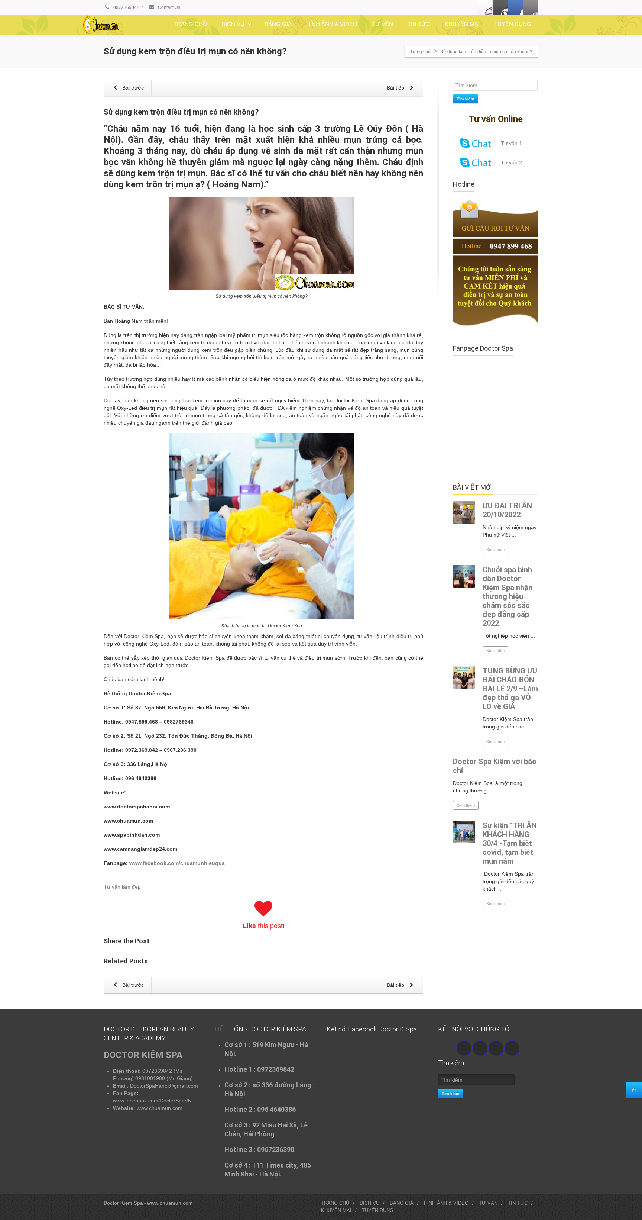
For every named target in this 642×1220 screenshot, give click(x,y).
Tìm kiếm (465, 99)
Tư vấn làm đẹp (122, 887)
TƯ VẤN (382, 24)
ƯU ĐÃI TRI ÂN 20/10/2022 (507, 510)
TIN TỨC (419, 24)
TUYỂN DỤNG (512, 24)
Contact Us (168, 7)
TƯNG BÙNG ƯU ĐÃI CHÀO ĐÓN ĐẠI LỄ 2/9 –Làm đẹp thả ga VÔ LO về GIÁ (510, 688)
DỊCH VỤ (232, 24)
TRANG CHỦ (190, 24)
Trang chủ (420, 51)
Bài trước (132, 88)
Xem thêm (495, 549)
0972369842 (125, 7)
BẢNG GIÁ (278, 24)
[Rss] (530, 7)
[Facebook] (484, 7)
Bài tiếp (396, 88)
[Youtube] (480, 1048)
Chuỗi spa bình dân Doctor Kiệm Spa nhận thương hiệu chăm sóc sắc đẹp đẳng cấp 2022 (507, 596)
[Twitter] (500, 7)
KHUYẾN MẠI (462, 24)
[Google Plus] (515, 7)
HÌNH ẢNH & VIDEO (331, 24)
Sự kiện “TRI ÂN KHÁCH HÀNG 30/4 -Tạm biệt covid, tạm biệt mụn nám (509, 843)
